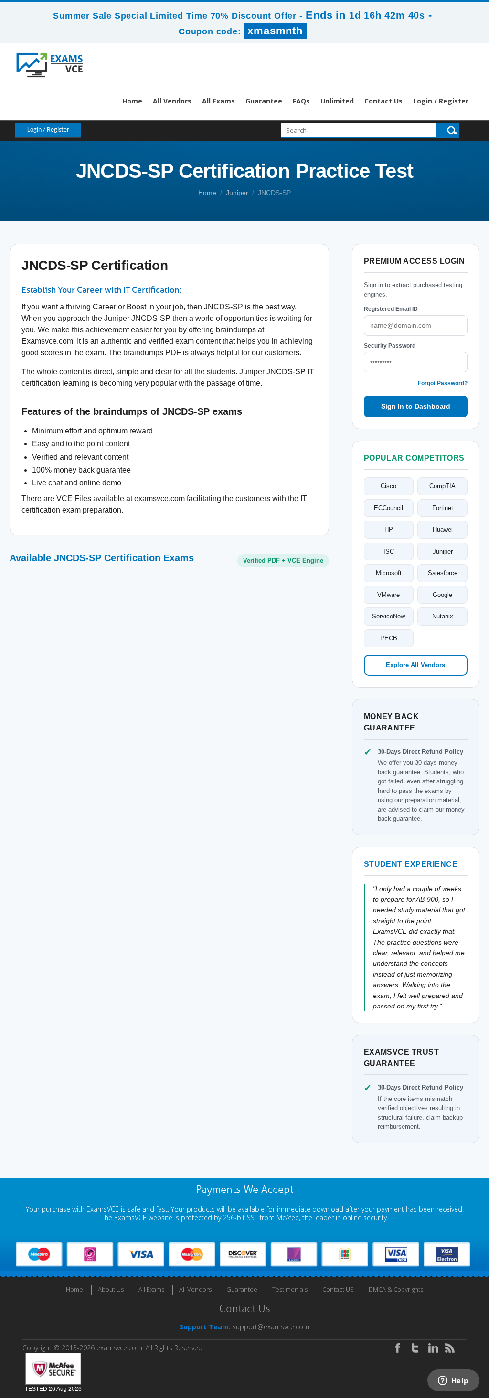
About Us (111, 1289)
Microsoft (389, 572)
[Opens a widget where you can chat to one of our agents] (453, 1381)
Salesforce (442, 572)
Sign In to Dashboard (415, 406)
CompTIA (442, 486)
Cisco (388, 486)
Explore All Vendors (415, 664)
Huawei (443, 529)
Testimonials (290, 1289)
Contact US (338, 1289)
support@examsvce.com (271, 1326)
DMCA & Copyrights (396, 1289)
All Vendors (172, 100)
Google (442, 594)
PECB (388, 638)
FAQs (301, 100)
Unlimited (337, 100)
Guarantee (263, 100)
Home (132, 100)
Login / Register (440, 100)
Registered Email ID (391, 309)
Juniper (237, 192)
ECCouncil (388, 508)
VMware (388, 594)
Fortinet (442, 508)
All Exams (218, 100)
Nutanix (442, 616)
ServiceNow (388, 616)
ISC (388, 551)
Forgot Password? (443, 383)
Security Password (389, 345)
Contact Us (383, 100)
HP (388, 529)
